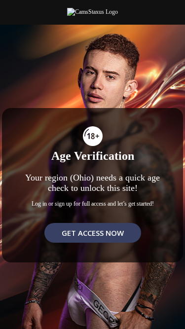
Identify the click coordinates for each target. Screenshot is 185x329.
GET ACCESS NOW (93, 233)
